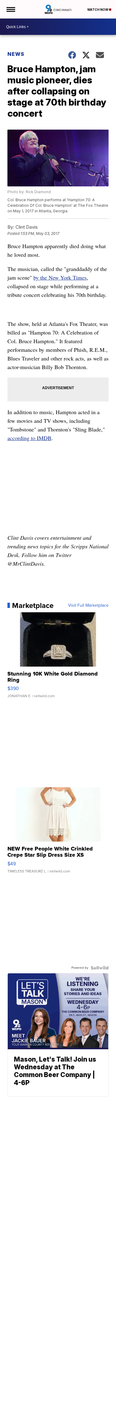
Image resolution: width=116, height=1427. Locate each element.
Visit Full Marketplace (88, 605)
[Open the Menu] (10, 9)
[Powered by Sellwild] (100, 968)
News (15, 54)
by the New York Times (60, 277)
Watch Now (98, 9)
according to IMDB (29, 438)
